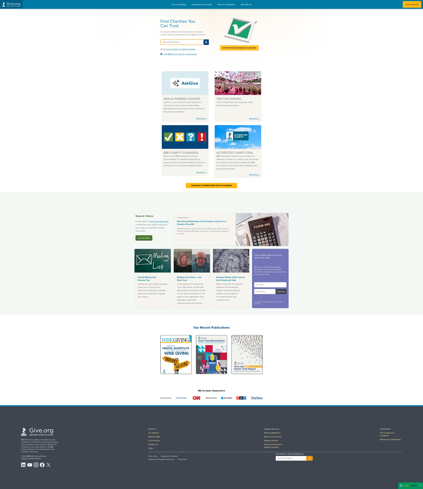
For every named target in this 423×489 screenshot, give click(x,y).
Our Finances (154, 440)
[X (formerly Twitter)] (48, 465)
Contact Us (153, 444)
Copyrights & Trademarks (169, 456)
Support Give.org (411, 4)
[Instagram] (36, 465)
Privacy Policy (182, 459)
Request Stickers (271, 440)
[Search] (206, 42)
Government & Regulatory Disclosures (161, 459)
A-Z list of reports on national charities (179, 49)
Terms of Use (152, 456)
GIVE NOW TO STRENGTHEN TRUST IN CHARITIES (211, 185)
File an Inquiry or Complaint (387, 434)
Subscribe (281, 291)
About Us (152, 429)
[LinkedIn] (23, 465)
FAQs (150, 448)
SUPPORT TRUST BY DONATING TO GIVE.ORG (239, 48)
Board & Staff (154, 436)
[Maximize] (420, 484)
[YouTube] (29, 465)
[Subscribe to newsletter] (309, 458)
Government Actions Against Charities (273, 445)
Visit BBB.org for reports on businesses (180, 54)
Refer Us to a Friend (272, 436)
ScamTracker (385, 429)
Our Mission (153, 432)
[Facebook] (42, 465)
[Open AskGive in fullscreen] (401, 485)
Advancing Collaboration (390, 439)
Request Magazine (272, 432)
